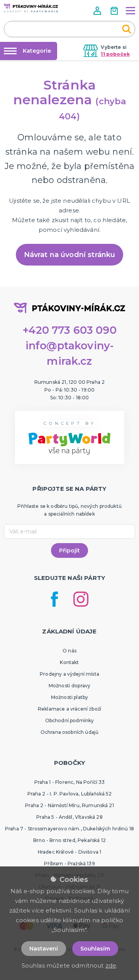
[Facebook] (54, 599)
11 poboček (115, 54)
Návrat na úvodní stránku (69, 254)
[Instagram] (80, 599)
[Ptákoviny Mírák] (31, 8)
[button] (98, 11)
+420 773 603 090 (69, 330)
